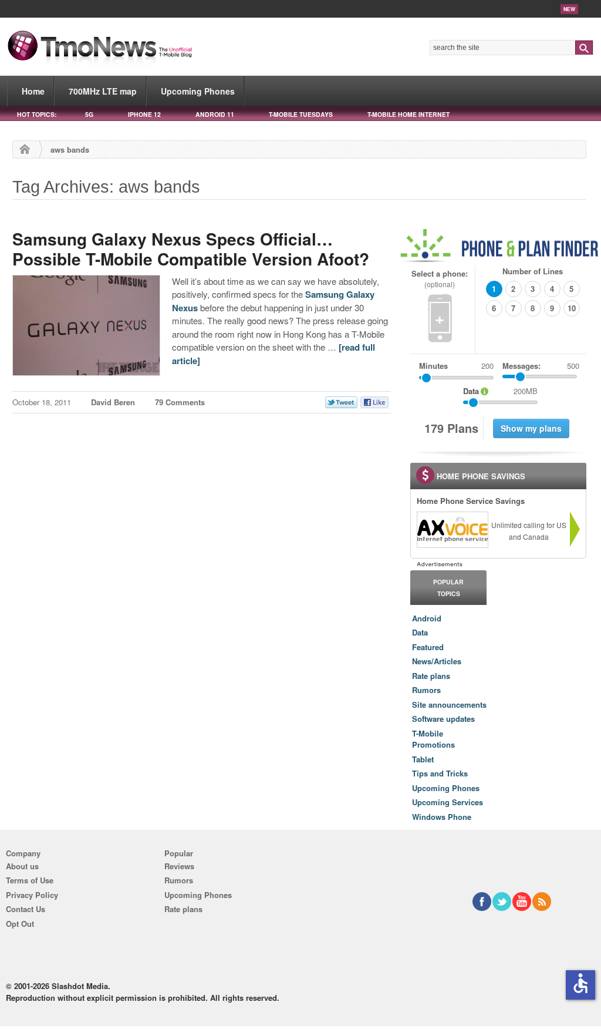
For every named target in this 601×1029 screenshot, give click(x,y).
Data (420, 632)
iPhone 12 (144, 114)
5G (89, 114)
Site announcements (449, 704)
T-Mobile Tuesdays (301, 114)
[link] (452, 529)
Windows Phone (441, 816)
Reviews (179, 866)
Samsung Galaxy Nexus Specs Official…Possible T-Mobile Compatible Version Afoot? (190, 249)
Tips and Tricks (440, 773)
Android (426, 618)
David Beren (113, 402)
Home (33, 91)
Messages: (540, 365)
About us (22, 866)
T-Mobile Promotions (433, 739)
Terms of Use (29, 880)
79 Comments (180, 402)
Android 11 (214, 114)
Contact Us (25, 908)
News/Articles (436, 661)
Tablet (423, 759)
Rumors (426, 689)
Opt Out (20, 923)
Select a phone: (439, 279)
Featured (428, 647)
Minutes (433, 365)
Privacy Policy (32, 894)
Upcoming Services (447, 802)
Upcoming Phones (198, 91)
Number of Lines (532, 271)
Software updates (443, 718)
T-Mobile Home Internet (408, 114)
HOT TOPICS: (36, 114)
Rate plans (431, 675)
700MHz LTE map (103, 91)
